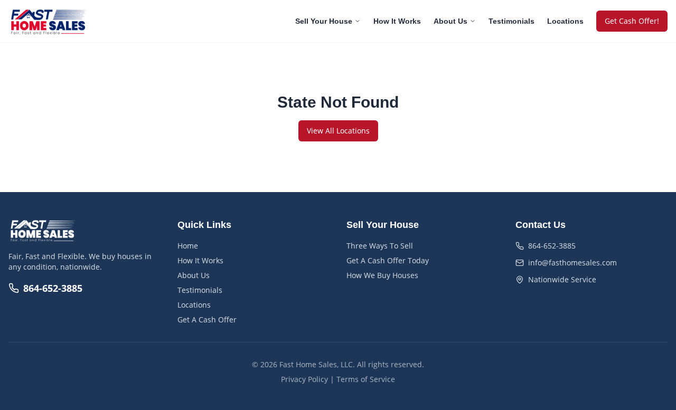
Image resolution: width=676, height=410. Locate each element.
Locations (565, 21)
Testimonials (511, 21)
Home (187, 246)
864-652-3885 (52, 288)
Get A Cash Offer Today (387, 260)
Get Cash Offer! (632, 21)
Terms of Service (365, 379)
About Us (450, 21)
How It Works (397, 21)
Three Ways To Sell (379, 246)
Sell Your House (323, 21)
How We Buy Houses (382, 275)
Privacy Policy (304, 379)
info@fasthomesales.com (572, 263)
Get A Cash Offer (207, 319)
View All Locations (338, 131)
